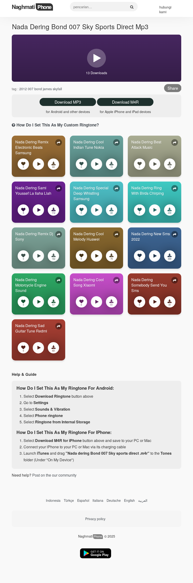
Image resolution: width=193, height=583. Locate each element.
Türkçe (69, 500)
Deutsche (114, 500)
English (129, 500)
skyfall (57, 88)
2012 (23, 88)
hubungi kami (165, 9)
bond (38, 88)
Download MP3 (68, 102)
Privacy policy (95, 518)
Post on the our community (54, 475)
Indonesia (53, 500)
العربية (142, 500)
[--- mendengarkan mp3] (38, 165)
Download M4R (125, 102)
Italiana (97, 500)
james (48, 88)
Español (83, 500)
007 (31, 88)
